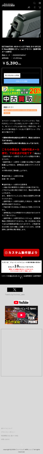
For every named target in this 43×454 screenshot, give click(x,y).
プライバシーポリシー (8, 432)
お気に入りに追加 (21, 81)
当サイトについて (6, 428)
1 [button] (20, 40)
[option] (21, 23)
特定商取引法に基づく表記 (9, 436)
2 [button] (22, 40)
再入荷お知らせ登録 (12, 75)
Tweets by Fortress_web (15, 294)
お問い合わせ (5, 439)
